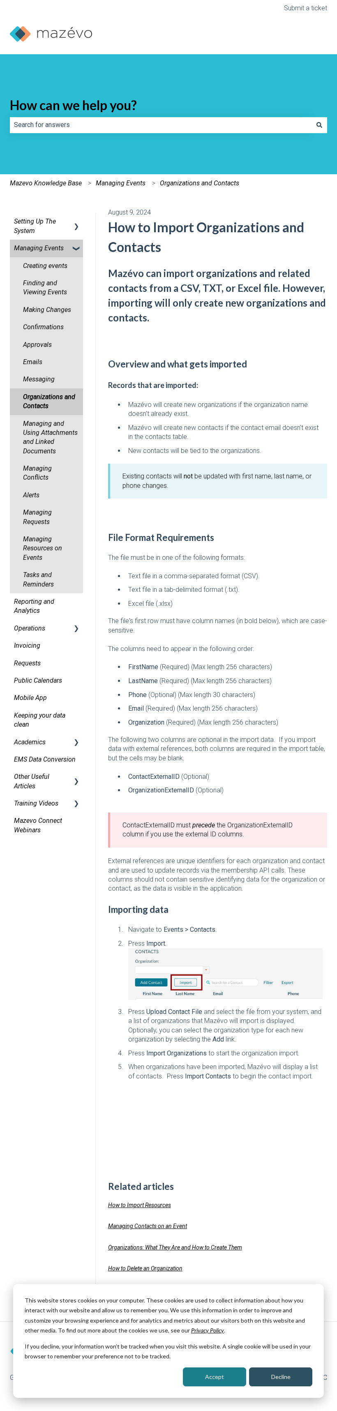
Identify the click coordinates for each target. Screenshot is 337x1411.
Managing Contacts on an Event (147, 1226)
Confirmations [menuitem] (43, 327)
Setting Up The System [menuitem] (35, 225)
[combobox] (161, 125)
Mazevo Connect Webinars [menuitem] (38, 825)
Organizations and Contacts (199, 183)
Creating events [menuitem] (45, 266)
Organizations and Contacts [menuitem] (49, 401)
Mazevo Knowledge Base (46, 183)
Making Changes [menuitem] (47, 310)
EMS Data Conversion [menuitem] (45, 759)
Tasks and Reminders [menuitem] (38, 579)
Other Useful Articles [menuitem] (31, 781)
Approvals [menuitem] (37, 345)
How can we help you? (73, 105)
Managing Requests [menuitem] (37, 516)
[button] (76, 222)
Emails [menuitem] (32, 362)
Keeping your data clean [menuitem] (39, 719)
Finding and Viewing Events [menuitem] (45, 287)
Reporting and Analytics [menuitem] (34, 606)
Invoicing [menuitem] (27, 645)
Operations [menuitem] (29, 628)
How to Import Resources (139, 1205)
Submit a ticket (305, 8)
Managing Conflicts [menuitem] (37, 472)
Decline (281, 1376)
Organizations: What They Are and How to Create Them (175, 1247)
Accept (214, 1376)
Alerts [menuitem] (31, 495)
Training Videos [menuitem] (36, 803)
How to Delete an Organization (145, 1268)
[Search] (319, 125)
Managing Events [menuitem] (39, 248)
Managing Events (120, 183)
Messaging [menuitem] (39, 379)
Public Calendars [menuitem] (38, 680)
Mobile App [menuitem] (30, 698)
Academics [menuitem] (30, 742)
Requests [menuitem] (27, 663)
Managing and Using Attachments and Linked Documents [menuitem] (50, 437)
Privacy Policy (207, 1330)
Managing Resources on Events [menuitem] (42, 548)
